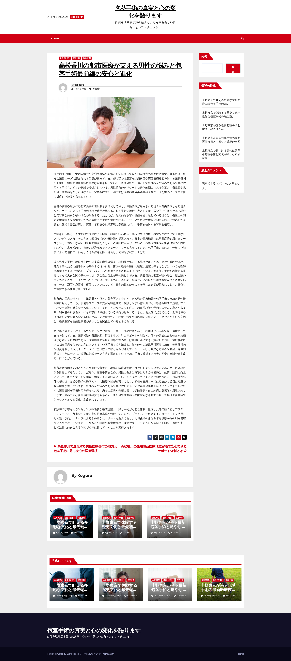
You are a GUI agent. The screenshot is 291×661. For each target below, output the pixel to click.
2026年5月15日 (212, 596)
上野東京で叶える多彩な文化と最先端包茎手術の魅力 (70, 526)
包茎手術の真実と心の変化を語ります (94, 630)
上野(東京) (58, 518)
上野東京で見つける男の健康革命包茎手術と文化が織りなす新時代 (221, 154)
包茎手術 (76, 58)
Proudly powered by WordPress (62, 654)
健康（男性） (65, 58)
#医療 (96, 89)
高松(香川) (87, 58)
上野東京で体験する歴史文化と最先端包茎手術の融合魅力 (119, 526)
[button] (242, 38)
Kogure (79, 84)
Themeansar (108, 654)
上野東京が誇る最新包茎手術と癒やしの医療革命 (168, 526)
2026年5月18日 (163, 596)
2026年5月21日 (113, 596)
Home (55, 38)
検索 (204, 57)
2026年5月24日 (64, 596)
